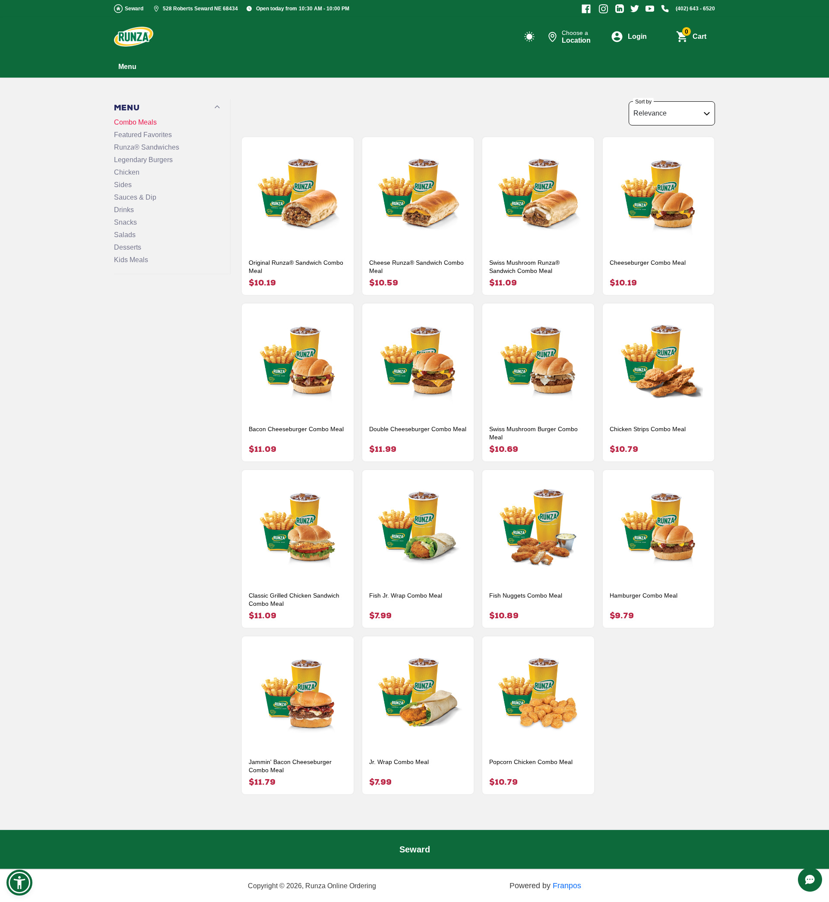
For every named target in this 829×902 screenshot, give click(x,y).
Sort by (643, 102)
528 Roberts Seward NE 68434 (200, 9)
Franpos (567, 885)
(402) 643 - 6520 (695, 9)
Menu (127, 66)
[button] (19, 882)
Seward (134, 9)
